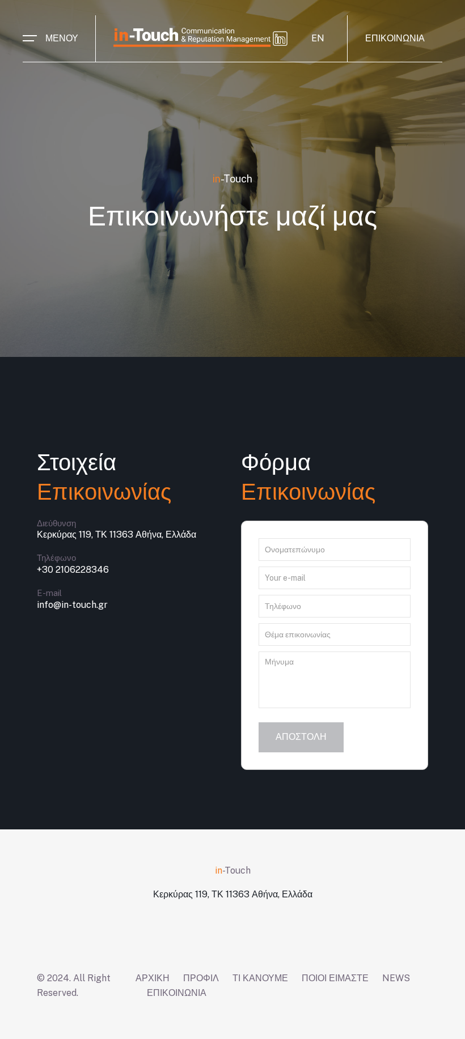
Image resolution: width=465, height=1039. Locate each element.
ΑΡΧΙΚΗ (153, 978)
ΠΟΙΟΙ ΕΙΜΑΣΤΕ (335, 978)
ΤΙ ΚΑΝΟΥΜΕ (260, 978)
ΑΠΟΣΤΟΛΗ (301, 736)
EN (317, 38)
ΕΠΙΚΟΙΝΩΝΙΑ (395, 38)
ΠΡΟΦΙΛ (201, 978)
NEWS (396, 978)
